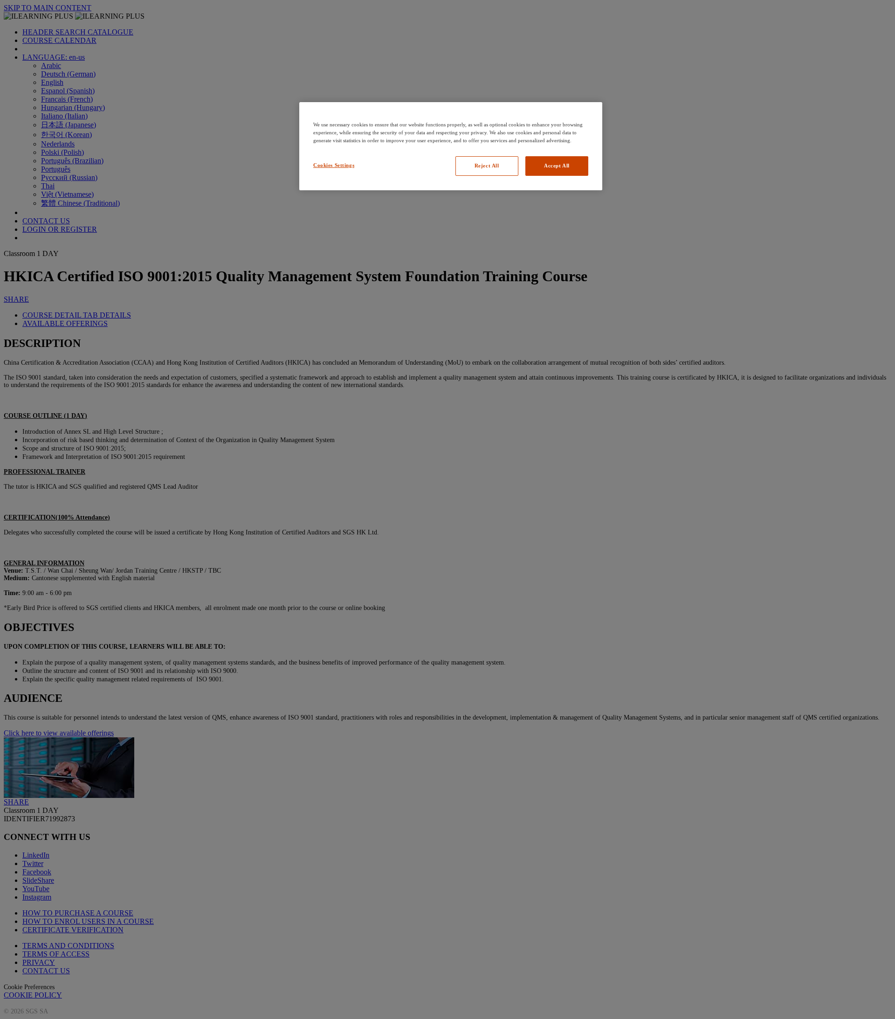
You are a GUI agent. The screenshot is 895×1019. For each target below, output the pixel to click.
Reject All (487, 165)
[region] (450, 146)
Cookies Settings (333, 165)
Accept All (557, 165)
